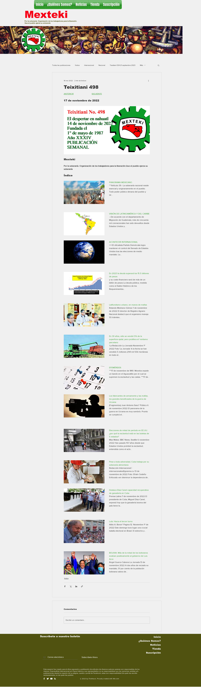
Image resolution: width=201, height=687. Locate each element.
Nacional (102, 65)
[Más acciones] (148, 80)
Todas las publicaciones (61, 65)
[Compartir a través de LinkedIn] (76, 586)
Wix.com (116, 679)
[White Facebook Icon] (44, 678)
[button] (158, 65)
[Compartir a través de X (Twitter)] (70, 586)
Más (141, 65)
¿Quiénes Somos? (150, 641)
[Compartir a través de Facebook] (65, 586)
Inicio (157, 637)
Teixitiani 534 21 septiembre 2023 (122, 65)
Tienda (156, 648)
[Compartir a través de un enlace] (82, 586)
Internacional (89, 65)
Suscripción (153, 652)
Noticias (155, 645)
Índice (77, 65)
